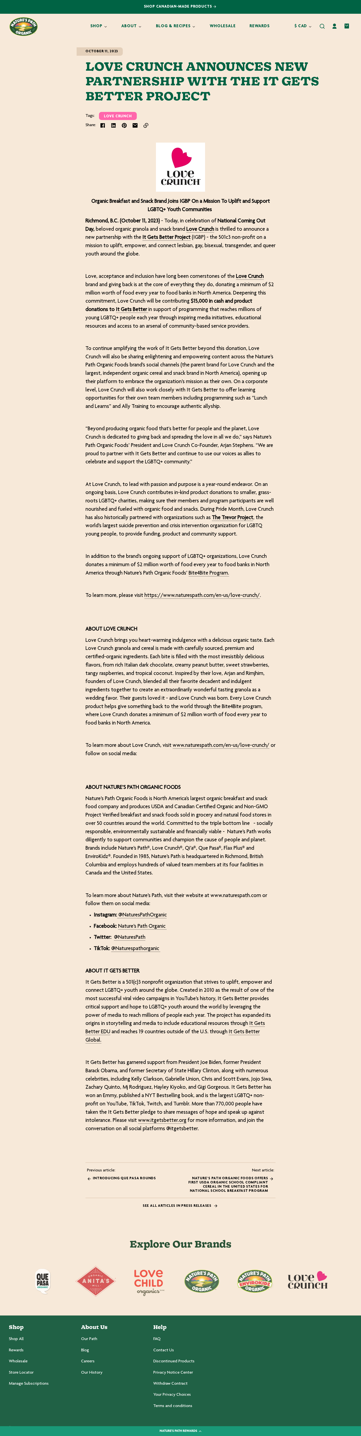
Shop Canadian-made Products (178, 7)
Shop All (16, 1339)
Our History (91, 1372)
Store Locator (21, 1372)
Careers (88, 1361)
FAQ (157, 1339)
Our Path (89, 1339)
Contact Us (163, 1350)
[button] (322, 26)
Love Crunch (118, 116)
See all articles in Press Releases (177, 1206)
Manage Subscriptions (29, 1384)
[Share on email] (135, 125)
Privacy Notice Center (173, 1372)
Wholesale (18, 1361)
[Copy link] (145, 125)
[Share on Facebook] (102, 125)
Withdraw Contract (170, 1384)
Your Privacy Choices (172, 1395)
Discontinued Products (173, 1361)
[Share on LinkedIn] (113, 125)
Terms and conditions (172, 1406)
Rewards (16, 1350)
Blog (85, 1350)
